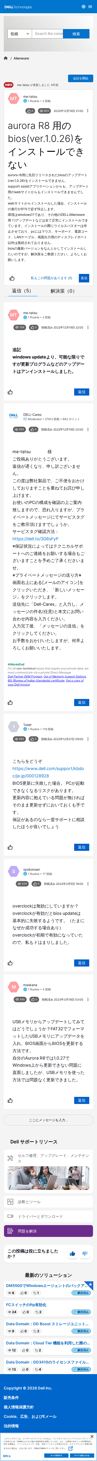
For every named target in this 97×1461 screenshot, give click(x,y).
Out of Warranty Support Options (65, 676)
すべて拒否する (56, 1456)
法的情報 (11, 1425)
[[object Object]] (6, 58)
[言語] (83, 6)
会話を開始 (80, 78)
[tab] (22, 290)
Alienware (21, 58)
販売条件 (11, 1397)
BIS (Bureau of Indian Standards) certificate (36, 680)
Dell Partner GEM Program (25, 676)
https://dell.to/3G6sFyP (35, 538)
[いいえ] (84, 1253)
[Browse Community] (90, 6)
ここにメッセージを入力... (48, 1120)
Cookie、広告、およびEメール (30, 1416)
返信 (84, 278)
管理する (7, 1456)
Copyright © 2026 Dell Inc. (28, 1388)
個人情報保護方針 (19, 1407)
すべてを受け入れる (81, 1456)
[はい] (72, 1253)
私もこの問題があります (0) (51, 278)
